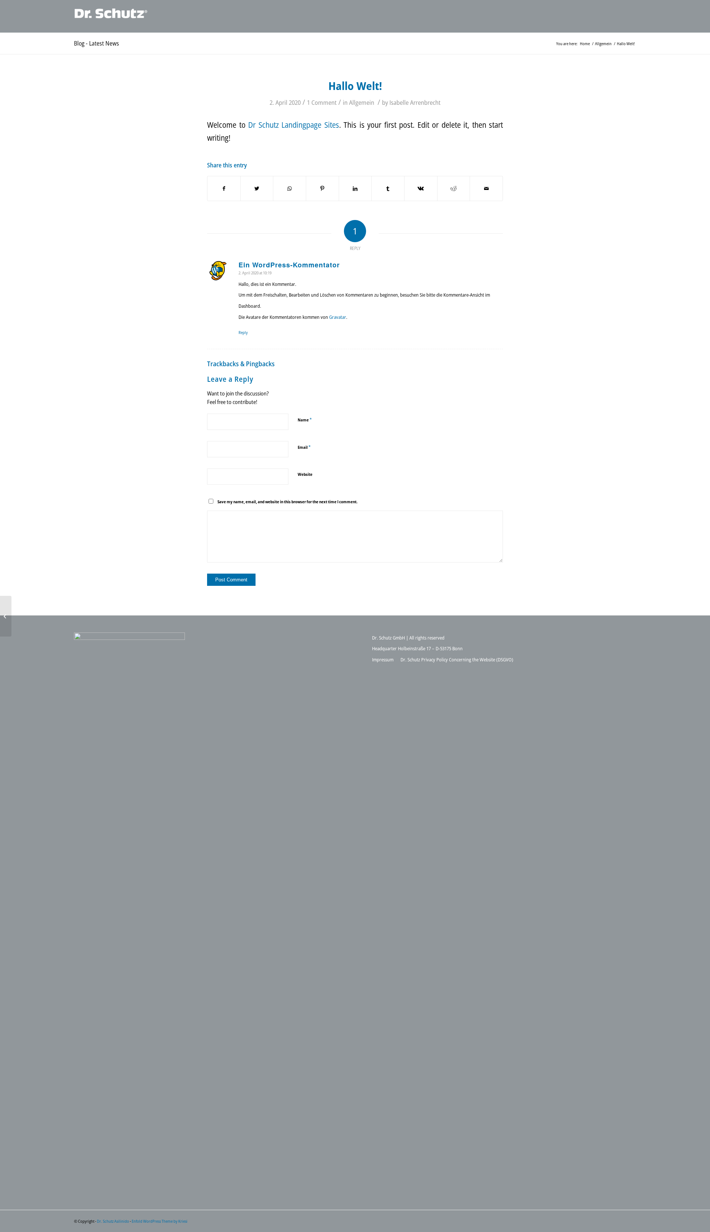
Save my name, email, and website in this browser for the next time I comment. (287, 501)
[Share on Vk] (421, 188)
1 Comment (322, 102)
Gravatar (337, 317)
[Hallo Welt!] (5, 616)
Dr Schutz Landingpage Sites (293, 125)
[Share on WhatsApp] (289, 188)
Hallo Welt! (355, 85)
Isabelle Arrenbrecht (414, 102)
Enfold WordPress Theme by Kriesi (159, 1221)
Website (305, 474)
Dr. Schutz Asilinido (113, 1221)
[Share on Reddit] (453, 188)
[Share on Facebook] (223, 188)
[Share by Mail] (486, 188)
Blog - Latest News (96, 43)
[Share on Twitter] (257, 188)
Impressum (382, 659)
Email (304, 447)
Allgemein (361, 102)
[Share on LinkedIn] (355, 188)
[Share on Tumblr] (388, 188)
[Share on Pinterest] (322, 188)
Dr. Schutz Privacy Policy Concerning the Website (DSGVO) (456, 659)
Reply (243, 332)
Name (305, 419)
